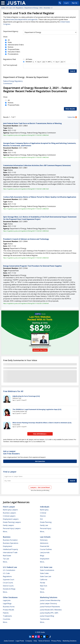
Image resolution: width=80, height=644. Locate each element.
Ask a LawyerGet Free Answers (11, 452)
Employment (7, 546)
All (8, 40)
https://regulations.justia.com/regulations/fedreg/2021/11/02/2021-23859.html (26, 231)
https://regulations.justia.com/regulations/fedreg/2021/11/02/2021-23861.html (26, 189)
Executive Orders (13, 52)
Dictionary (44, 540)
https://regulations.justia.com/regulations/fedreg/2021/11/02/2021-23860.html (26, 209)
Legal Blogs (7, 603)
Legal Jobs (7, 600)
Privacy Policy (56, 641)
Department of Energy (31, 8)
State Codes (44, 573)
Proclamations (12, 54)
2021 (41, 8)
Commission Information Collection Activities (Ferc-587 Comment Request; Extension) (37, 165)
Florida (42, 583)
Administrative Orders (15, 45)
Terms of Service (44, 641)
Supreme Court (8, 579)
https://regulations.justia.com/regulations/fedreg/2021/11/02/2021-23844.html (26, 258)
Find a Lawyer (9, 471)
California (43, 579)
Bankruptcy (44, 510)
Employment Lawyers (11, 519)
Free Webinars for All (13, 391)
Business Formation (10, 540)
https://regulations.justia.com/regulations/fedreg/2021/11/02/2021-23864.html (26, 135)
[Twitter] (47, 636)
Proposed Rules (13, 49)
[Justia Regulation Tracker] (16, 3)
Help (35, 641)
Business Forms (9, 607)
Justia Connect (9, 641)
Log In (66, 3)
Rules (9, 42)
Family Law (44, 525)
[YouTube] (33, 636)
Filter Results (70, 109)
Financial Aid (44, 546)
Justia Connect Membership (50, 600)
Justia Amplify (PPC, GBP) (49, 613)
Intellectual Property (10, 549)
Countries (6, 619)
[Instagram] (38, 636)
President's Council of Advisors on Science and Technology (26, 239)
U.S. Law (9, 8)
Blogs (42, 556)
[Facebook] (36, 636)
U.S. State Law (46, 567)
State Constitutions (47, 570)
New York (43, 586)
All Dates (29, 59)
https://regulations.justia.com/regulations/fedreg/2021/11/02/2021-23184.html (26, 303)
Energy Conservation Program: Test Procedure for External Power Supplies (32, 266)
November (47, 8)
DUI (41, 519)
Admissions (44, 543)
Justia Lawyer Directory (48, 603)
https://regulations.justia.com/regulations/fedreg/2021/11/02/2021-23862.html (26, 157)
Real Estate (7, 556)
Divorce (43, 516)
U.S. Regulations (18, 8)
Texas (42, 589)
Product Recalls (8, 610)
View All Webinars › (40, 434)
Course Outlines (46, 549)
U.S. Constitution (9, 570)
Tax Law (6, 559)
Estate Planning (46, 522)
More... (5, 531)
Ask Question (40, 461)
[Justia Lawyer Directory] (50, 636)
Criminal (43, 513)
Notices (10, 47)
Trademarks (7, 616)
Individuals (44, 507)
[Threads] (41, 636)
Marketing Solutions (48, 597)
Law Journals (44, 552)
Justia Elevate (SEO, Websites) (51, 610)
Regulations (7, 576)
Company (28, 641)
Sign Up (74, 3)
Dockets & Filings (9, 589)
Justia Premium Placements (50, 607)
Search (72, 71)
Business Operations (10, 543)
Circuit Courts (8, 583)
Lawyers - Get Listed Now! (40, 487)
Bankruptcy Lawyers (10, 510)
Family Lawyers (8, 525)
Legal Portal (20, 641)
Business (6, 537)
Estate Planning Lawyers (12, 522)
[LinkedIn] (30, 636)
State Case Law (45, 576)
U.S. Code (6, 573)
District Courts (8, 586)
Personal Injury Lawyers (12, 528)
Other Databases (10, 597)
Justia (3, 8)
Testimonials (44, 619)
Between (29, 62)
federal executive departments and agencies (21, 19)
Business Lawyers (9, 513)
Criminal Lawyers (9, 516)
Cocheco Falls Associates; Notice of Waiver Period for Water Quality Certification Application (39, 197)
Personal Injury (45, 528)
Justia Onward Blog (47, 616)
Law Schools (45, 537)
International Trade (10, 552)
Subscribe (71, 117)
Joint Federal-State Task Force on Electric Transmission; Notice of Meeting (32, 123)
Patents (6, 613)
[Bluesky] (44, 636)
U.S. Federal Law (10, 567)
